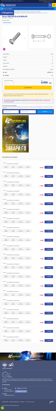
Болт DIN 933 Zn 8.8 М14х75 (13, 337)
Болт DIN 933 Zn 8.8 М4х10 (12, 163)
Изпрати (45, 111)
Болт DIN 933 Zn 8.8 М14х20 (13, 309)
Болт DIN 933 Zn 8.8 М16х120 (13, 273)
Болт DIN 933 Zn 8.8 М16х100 (13, 173)
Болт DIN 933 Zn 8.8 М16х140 (13, 255)
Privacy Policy (5, 405)
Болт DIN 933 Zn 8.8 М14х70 (13, 291)
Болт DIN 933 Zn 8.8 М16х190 (13, 209)
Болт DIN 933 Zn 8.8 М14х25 (13, 318)
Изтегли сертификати (7, 368)
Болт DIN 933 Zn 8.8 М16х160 (13, 236)
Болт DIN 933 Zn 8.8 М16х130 (13, 264)
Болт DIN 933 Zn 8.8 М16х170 (13, 227)
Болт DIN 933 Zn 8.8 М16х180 (13, 218)
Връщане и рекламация (14, 401)
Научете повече (6, 384)
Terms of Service (13, 405)
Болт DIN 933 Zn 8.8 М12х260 (13, 300)
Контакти (22, 401)
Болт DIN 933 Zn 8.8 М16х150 (13, 245)
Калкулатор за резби (30, 401)
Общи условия (5, 401)
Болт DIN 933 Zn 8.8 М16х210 (13, 191)
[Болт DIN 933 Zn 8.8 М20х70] (15, 38)
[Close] (52, 94)
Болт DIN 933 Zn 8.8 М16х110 (13, 282)
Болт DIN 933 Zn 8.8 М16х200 (13, 200)
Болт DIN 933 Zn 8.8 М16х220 (13, 182)
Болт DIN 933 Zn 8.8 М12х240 (13, 327)
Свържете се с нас (21, 391)
